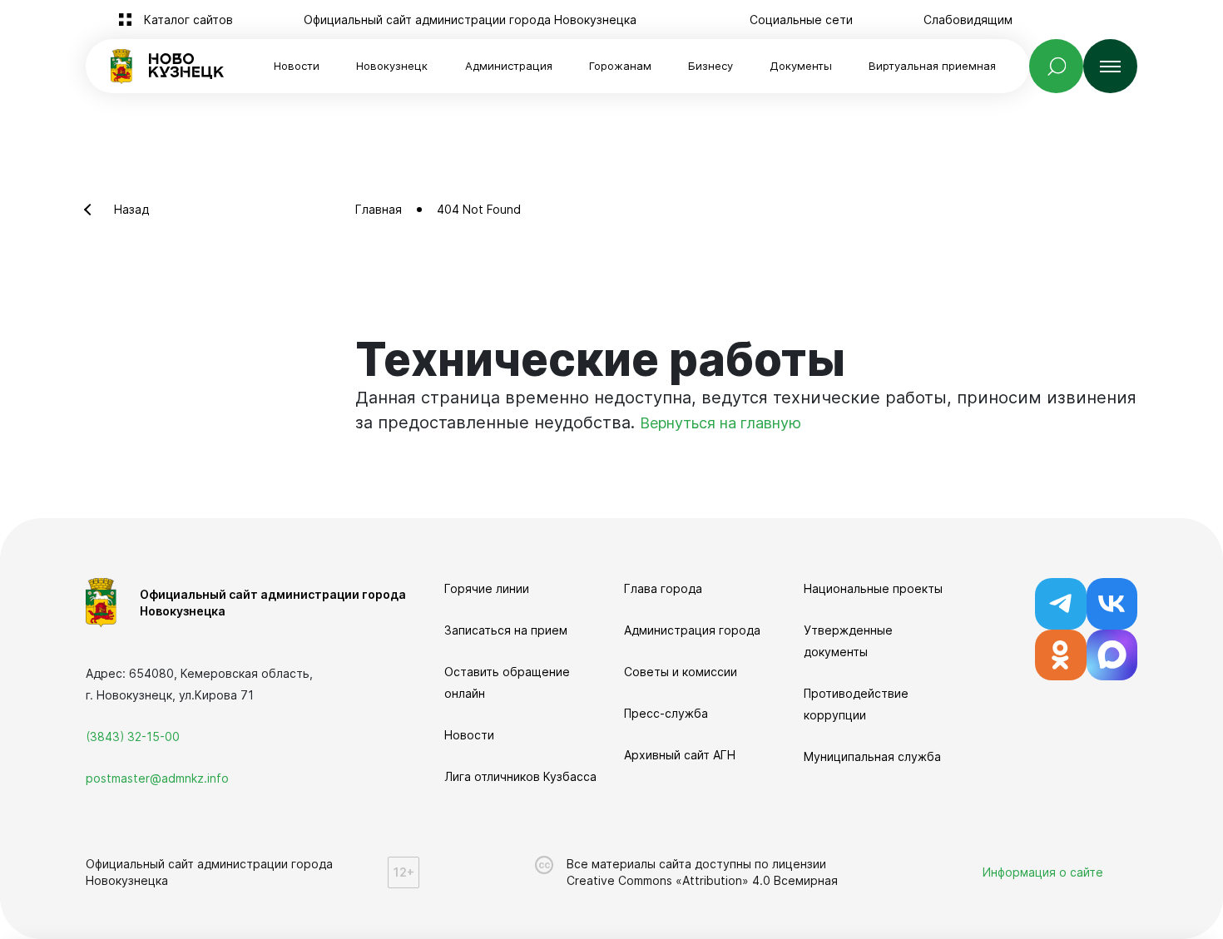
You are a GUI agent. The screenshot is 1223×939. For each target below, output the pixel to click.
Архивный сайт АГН (679, 755)
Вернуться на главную (720, 423)
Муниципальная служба (872, 756)
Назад (131, 209)
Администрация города (692, 630)
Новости (296, 65)
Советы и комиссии (680, 672)
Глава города (663, 588)
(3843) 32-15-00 (133, 736)
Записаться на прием (505, 630)
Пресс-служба (666, 713)
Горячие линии (486, 588)
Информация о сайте (1043, 872)
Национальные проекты (873, 588)
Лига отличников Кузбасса (520, 776)
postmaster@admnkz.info (157, 778)
